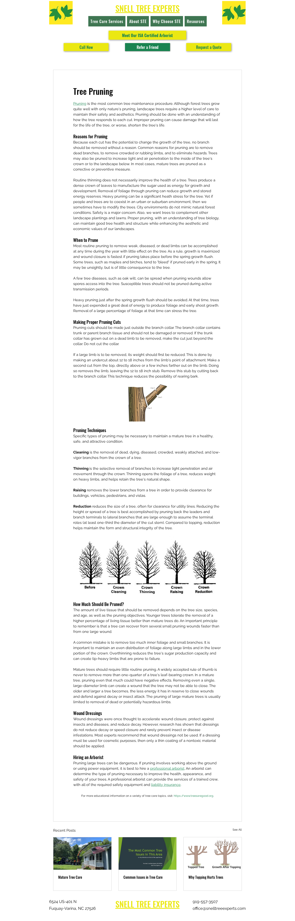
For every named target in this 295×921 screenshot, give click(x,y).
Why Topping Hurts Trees (205, 877)
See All (237, 829)
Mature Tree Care (70, 877)
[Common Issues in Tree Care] (148, 853)
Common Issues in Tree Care (143, 877)
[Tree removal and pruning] (82, 853)
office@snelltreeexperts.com (219, 908)
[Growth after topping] (213, 853)
